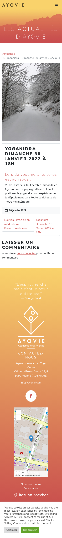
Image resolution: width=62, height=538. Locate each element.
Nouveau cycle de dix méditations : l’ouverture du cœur (17, 224)
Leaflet (18, 472)
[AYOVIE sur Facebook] (31, 396)
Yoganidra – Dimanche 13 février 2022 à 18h (45, 226)
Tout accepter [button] (30, 530)
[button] (31, 438)
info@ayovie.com (31, 383)
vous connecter (26, 253)
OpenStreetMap (31, 472)
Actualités (8, 54)
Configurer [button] (11, 530)
